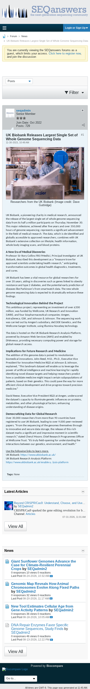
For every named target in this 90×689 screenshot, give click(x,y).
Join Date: (22, 122)
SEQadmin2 (25, 506)
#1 (82, 134)
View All (15, 526)
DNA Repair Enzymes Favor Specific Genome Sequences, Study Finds (39, 627)
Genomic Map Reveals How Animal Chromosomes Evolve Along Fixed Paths (45, 585)
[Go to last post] (51, 576)
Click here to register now (65, 53)
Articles (30, 514)
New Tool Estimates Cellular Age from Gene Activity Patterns (42, 608)
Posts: (20, 126)
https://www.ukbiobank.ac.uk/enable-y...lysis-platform (37, 462)
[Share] (83, 125)
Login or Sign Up (75, 27)
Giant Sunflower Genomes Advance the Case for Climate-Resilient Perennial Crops (43, 565)
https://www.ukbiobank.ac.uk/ (38, 454)
